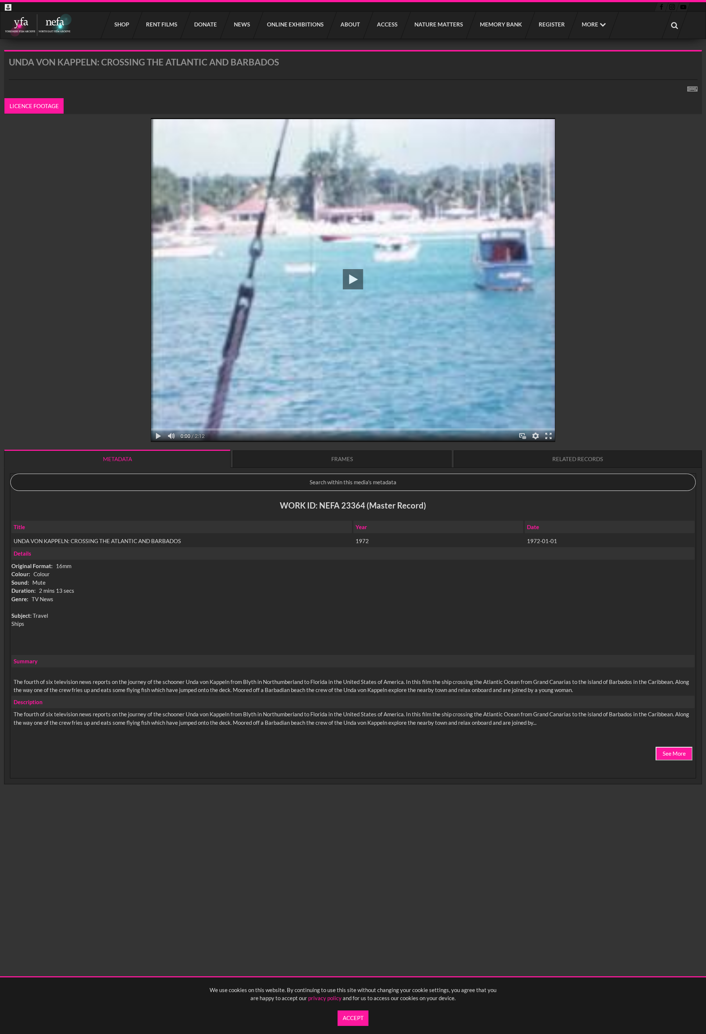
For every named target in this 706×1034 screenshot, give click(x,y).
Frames (342, 459)
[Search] (674, 25)
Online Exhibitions (295, 24)
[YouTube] (683, 7)
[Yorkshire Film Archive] (38, 25)
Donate (206, 24)
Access (387, 24)
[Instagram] (672, 7)
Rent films (162, 24)
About (350, 24)
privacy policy (325, 998)
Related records (577, 459)
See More (674, 753)
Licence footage (34, 106)
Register (552, 24)
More (590, 24)
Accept (353, 1018)
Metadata (117, 459)
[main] (353, 436)
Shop (122, 24)
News (242, 24)
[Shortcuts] (692, 87)
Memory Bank (501, 24)
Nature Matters (439, 24)
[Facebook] (661, 7)
